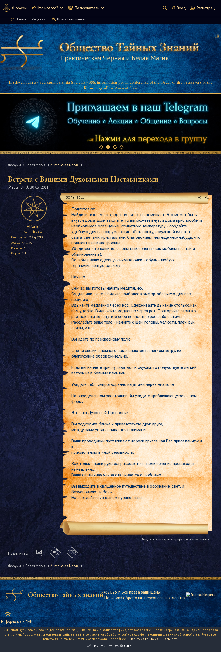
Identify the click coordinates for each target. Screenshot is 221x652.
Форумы (19, 8)
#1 (207, 197)
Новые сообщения (30, 19)
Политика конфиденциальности (154, 639)
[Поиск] (164, 8)
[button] (61, 8)
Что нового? (47, 8)
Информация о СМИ (17, 622)
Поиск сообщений (71, 19)
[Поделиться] (199, 198)
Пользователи (87, 8)
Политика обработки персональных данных (145, 597)
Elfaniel (17, 187)
